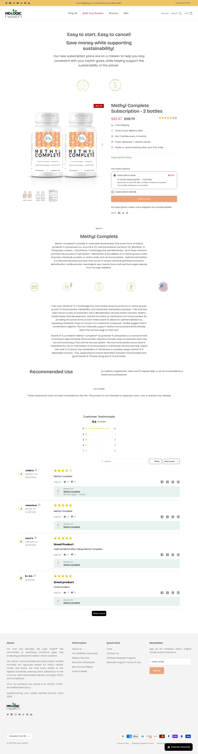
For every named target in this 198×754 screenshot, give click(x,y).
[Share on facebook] (162, 482)
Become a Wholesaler (83, 662)
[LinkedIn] (29, 3)
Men (126, 13)
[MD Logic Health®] (13, 13)
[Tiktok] (21, 3)
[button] (165, 117)
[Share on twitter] (167, 482)
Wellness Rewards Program (121, 657)
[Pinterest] (25, 3)
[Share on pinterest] (172, 482)
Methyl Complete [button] (72, 491)
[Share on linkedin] (178, 482)
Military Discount (81, 657)
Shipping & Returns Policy (143, 743)
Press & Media (79, 671)
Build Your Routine (93, 13)
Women (113, 13)
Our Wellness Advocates (85, 653)
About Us (77, 648)
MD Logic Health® (20, 743)
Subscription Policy (121, 157)
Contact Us (113, 653)
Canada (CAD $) (183, 3)
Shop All (72, 13)
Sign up (157, 670)
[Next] (102, 145)
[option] (63, 145)
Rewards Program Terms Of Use (124, 662)
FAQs (109, 648)
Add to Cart (144, 198)
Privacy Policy (123, 743)
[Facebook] (10, 3)
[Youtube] (18, 3)
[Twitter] (6, 3)
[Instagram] (14, 3)
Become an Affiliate (82, 666)
